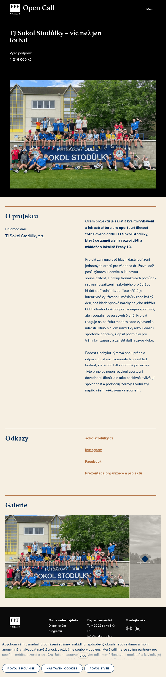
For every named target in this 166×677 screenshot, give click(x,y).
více (83, 655)
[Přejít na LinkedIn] (137, 628)
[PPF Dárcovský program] (32, 9)
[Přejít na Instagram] (129, 628)
